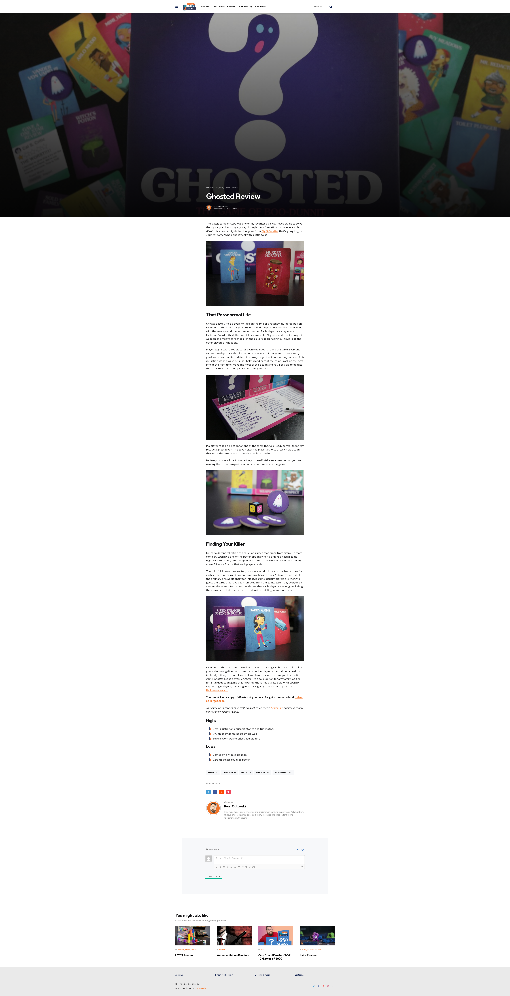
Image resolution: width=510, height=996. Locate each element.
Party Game (224, 188)
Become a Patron (262, 975)
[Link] (246, 866)
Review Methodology (224, 975)
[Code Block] (243, 866)
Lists (262, 949)
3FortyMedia (200, 988)
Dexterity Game (183, 949)
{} (250, 867)
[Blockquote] (239, 866)
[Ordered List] (231, 866)
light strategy (283, 772)
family (246, 772)
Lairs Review (308, 955)
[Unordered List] (235, 866)
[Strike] (228, 866)
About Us (259, 6)
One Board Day (245, 6)
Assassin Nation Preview (233, 955)
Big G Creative (270, 231)
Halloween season (217, 690)
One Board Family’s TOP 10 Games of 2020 (274, 956)
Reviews (205, 6)
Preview (222, 949)
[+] (253, 867)
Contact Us (299, 975)
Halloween (262, 772)
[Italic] (220, 866)
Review (234, 188)
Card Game (213, 188)
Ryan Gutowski (221, 206)
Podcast (231, 6)
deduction (229, 772)
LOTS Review (184, 955)
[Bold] (216, 866)
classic (212, 772)
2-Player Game (308, 949)
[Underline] (224, 866)
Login (301, 849)
